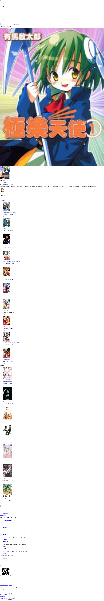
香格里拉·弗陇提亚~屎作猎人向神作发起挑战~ (11, 261)
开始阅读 (4, 594)
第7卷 (5, 539)
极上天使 (5, 541)
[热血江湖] (7, 477)
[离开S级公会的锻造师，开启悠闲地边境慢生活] (6, 341)
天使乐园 (5, 548)
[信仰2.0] (7, 457)
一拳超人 (4, 326)
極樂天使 (5, 527)
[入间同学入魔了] (6, 308)
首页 (3, 2)
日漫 (3, 6)
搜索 (11, 24)
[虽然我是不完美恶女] (6, 357)
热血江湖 (4, 478)
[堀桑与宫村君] (7, 437)
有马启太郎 (5, 182)
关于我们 (2, 585)
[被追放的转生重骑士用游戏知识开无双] (6, 210)
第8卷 (5, 553)
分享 (1, 598)
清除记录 (8, 12)
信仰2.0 (4, 458)
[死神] (6, 243)
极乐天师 (5, 534)
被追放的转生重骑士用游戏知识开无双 (10, 212)
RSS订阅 (4, 598)
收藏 (1, 594)
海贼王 (4, 277)
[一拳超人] (6, 324)
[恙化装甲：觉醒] (6, 292)
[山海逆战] (6, 227)
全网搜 (17, 24)
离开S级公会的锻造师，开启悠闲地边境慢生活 (11, 342)
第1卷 (5, 513)
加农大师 (4, 498)
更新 (3, 3)
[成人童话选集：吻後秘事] (7, 379)
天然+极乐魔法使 (7, 520)
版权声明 (10, 585)
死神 (3, 245)
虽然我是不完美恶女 (6, 359)
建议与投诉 (6, 585)
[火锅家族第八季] (7, 419)
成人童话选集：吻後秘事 (7, 381)
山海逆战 (4, 228)
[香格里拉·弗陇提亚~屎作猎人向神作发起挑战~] (6, 259)
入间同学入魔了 (6, 310)
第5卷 (5, 546)
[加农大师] (7, 497)
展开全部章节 (3, 515)
